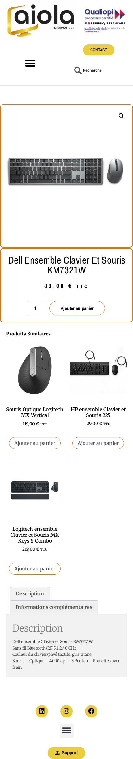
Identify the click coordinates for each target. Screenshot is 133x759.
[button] (30, 63)
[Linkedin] (42, 711)
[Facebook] (91, 711)
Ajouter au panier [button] (34, 443)
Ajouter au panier (77, 308)
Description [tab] (30, 593)
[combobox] (97, 70)
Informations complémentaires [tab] (54, 607)
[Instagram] (66, 711)
